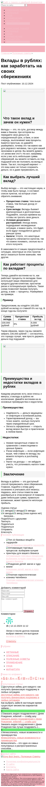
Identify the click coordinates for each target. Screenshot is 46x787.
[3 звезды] (30, 510)
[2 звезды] (18, 510)
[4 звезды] (7, 513)
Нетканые (12, 13)
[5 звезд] (18, 513)
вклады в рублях (15, 636)
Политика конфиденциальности (23, 761)
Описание (12, 655)
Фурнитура (13, 21)
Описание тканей (17, 10)
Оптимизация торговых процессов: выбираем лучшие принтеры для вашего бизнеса (24, 559)
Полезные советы (18, 23)
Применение (14, 18)
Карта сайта (12, 769)
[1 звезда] (6, 510)
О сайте (10, 764)
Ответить (11, 641)
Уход (9, 15)
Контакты (11, 767)
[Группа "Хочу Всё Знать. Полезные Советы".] (20, 756)
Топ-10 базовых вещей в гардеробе (25, 545)
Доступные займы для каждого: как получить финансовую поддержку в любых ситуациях (20, 697)
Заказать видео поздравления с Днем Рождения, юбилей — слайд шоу (21, 720)
